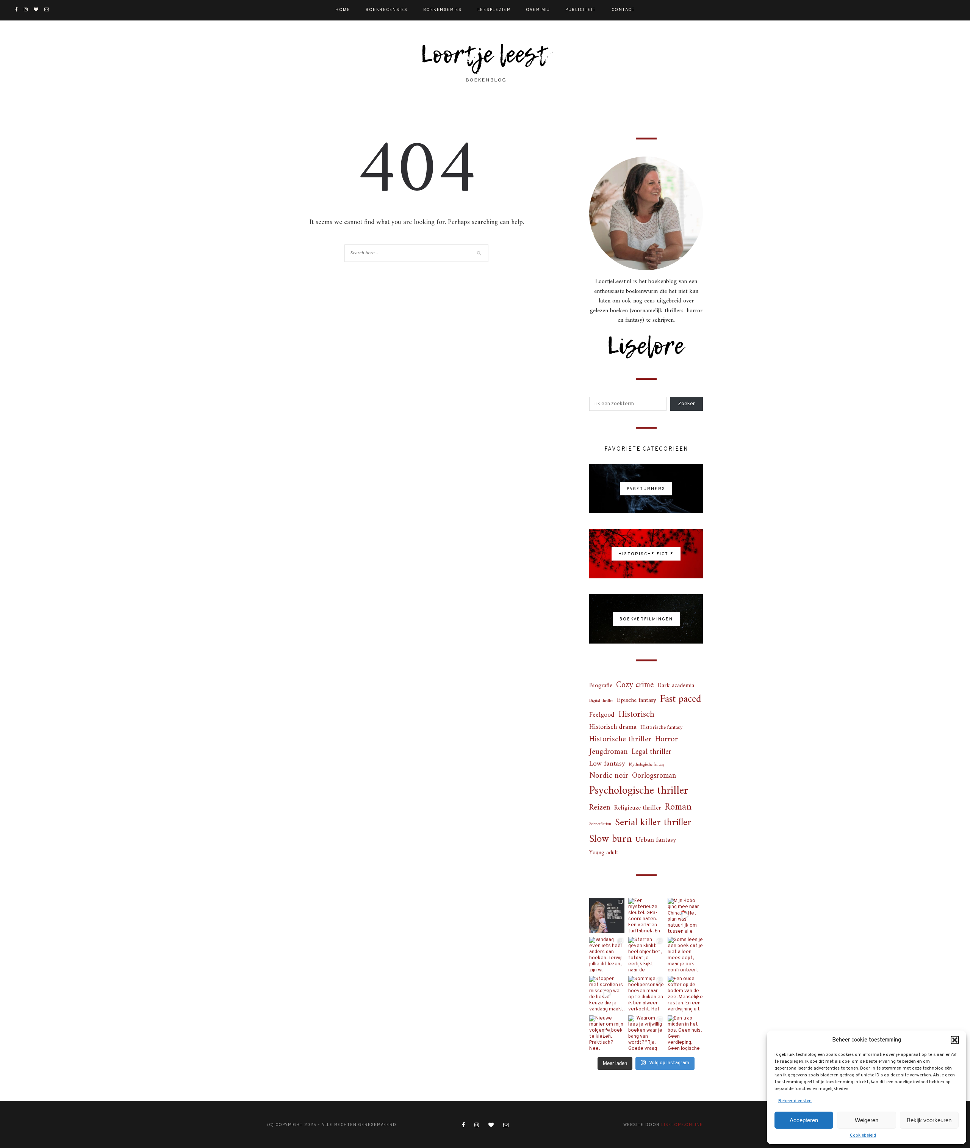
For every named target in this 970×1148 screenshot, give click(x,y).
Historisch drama (613, 727)
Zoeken (687, 404)
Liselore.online (682, 1125)
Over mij (538, 10)
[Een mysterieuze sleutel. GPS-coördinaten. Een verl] (645, 915)
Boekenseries (442, 10)
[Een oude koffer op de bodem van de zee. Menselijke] (685, 993)
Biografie (600, 686)
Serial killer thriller (653, 823)
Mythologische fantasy (647, 764)
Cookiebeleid (863, 1135)
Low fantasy (607, 764)
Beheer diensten (795, 1101)
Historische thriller (620, 739)
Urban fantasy (655, 840)
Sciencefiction (600, 824)
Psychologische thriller (638, 791)
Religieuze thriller (637, 808)
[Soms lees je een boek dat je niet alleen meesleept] (685, 954)
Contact (623, 10)
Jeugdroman (608, 752)
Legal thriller (651, 752)
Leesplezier (494, 10)
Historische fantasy (661, 728)
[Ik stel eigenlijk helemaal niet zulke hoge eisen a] (606, 915)
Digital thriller (601, 701)
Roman (678, 807)
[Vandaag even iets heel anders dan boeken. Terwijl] (606, 954)
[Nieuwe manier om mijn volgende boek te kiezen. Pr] (606, 1033)
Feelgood (602, 715)
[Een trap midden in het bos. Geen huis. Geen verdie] (685, 1033)
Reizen (599, 808)
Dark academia (675, 686)
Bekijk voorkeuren (929, 1120)
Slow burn (610, 839)
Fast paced (680, 700)
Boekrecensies (387, 10)
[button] (955, 1040)
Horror (666, 739)
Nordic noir (608, 776)
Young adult (603, 853)
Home (342, 10)
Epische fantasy (636, 700)
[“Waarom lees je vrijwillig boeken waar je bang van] (645, 1033)
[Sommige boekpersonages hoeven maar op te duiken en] (645, 993)
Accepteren (804, 1120)
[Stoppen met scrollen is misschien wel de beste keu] (606, 993)
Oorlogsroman (654, 776)
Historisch (636, 715)
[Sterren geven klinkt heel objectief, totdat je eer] (645, 954)
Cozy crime (635, 685)
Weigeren (866, 1120)
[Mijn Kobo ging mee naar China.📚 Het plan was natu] (685, 915)
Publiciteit (580, 10)
